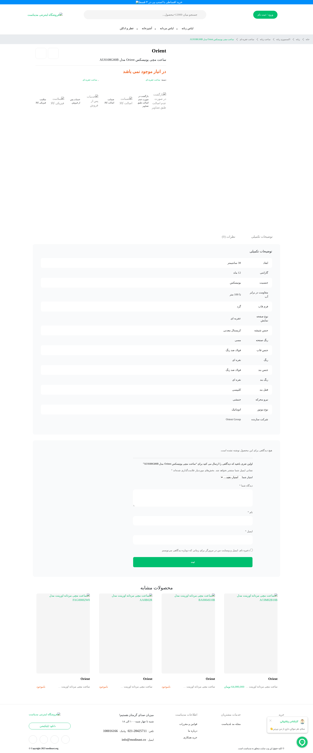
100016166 (110, 731)
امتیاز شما (247, 477)
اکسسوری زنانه (283, 39)
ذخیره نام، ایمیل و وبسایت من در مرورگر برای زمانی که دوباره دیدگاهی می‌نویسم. (205, 550)
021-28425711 (137, 731)
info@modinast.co (134, 739)
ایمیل (249, 531)
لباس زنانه (187, 28)
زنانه (298, 39)
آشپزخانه (147, 28)
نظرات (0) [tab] (228, 236)
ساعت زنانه (265, 39)
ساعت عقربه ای (247, 39)
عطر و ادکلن (127, 28)
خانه (307, 39)
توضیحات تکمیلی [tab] (262, 236)
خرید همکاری (190, 737)
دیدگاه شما (246, 485)
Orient (159, 51)
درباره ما (192, 730)
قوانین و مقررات (188, 724)
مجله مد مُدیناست (231, 724)
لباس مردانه (167, 28)
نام (250, 512)
